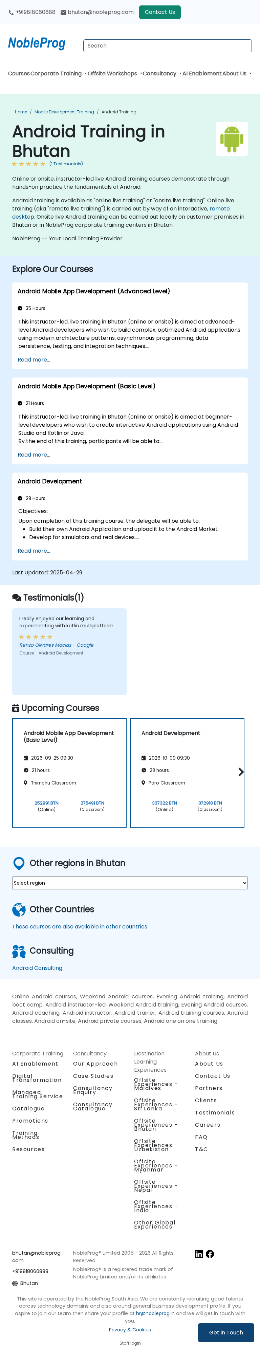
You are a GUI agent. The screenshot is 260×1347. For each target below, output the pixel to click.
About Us (235, 73)
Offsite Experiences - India (156, 1206)
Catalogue (28, 1108)
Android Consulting (37, 968)
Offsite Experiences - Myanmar (156, 1166)
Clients (206, 1100)
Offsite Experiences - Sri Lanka (156, 1104)
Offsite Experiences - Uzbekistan (156, 1145)
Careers (207, 1125)
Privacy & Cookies (130, 1329)
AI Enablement (202, 73)
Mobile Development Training (64, 112)
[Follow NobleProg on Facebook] (210, 1253)
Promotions (30, 1121)
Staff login (130, 1343)
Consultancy (160, 73)
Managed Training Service (37, 1094)
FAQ (201, 1137)
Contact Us (160, 12)
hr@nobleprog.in (155, 1313)
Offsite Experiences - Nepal (156, 1186)
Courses (19, 73)
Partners (209, 1088)
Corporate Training (56, 73)
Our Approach (95, 1064)
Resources (28, 1149)
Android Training (119, 112)
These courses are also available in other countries (79, 926)
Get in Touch (226, 1332)
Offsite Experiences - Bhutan (156, 1125)
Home (21, 112)
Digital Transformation (37, 1078)
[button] (239, 772)
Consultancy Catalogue (93, 1106)
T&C (201, 1149)
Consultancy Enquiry (93, 1090)
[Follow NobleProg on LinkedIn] (199, 1253)
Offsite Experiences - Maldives (156, 1084)
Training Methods (25, 1135)
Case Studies (93, 1076)
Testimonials (215, 1113)
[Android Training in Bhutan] (43, 42)
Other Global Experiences (154, 1225)
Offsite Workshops (113, 73)
